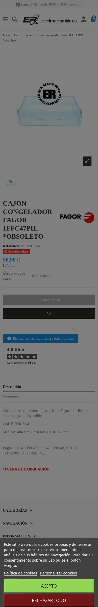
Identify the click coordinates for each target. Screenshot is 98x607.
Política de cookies (20, 572)
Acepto (49, 586)
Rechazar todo (49, 600)
